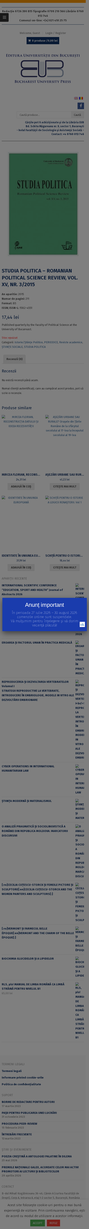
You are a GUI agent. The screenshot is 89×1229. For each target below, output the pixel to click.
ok (82, 624)
